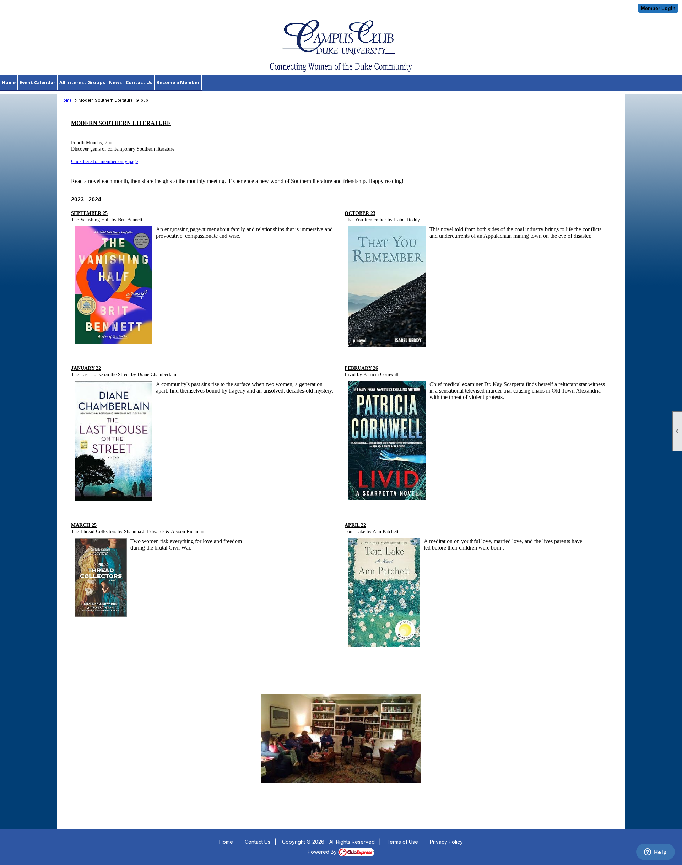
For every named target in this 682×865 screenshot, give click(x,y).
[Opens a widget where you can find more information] (655, 852)
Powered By (323, 852)
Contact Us (139, 82)
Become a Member (178, 82)
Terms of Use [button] (402, 842)
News (115, 82)
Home (9, 82)
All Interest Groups (82, 82)
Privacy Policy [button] (446, 842)
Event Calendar (37, 82)
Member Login (658, 8)
